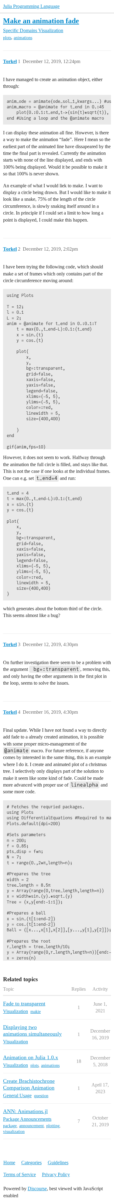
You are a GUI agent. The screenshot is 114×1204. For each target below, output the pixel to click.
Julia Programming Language (31, 6)
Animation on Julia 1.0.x (30, 1057)
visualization (14, 1131)
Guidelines (58, 1162)
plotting (53, 1126)
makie (35, 1011)
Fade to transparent (24, 1003)
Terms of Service (19, 1174)
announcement (31, 1126)
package (10, 1126)
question (41, 1096)
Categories (31, 1162)
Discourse (37, 1188)
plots (7, 38)
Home (9, 1162)
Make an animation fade (41, 21)
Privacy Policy (56, 1174)
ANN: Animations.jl (25, 1111)
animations (23, 38)
